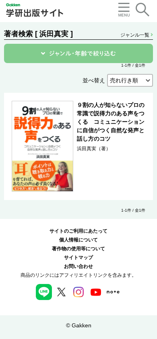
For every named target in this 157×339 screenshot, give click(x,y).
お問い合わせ (78, 266)
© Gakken (78, 325)
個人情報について (78, 240)
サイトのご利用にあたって (78, 231)
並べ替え (94, 80)
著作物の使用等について (78, 248)
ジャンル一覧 (135, 35)
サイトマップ (78, 257)
